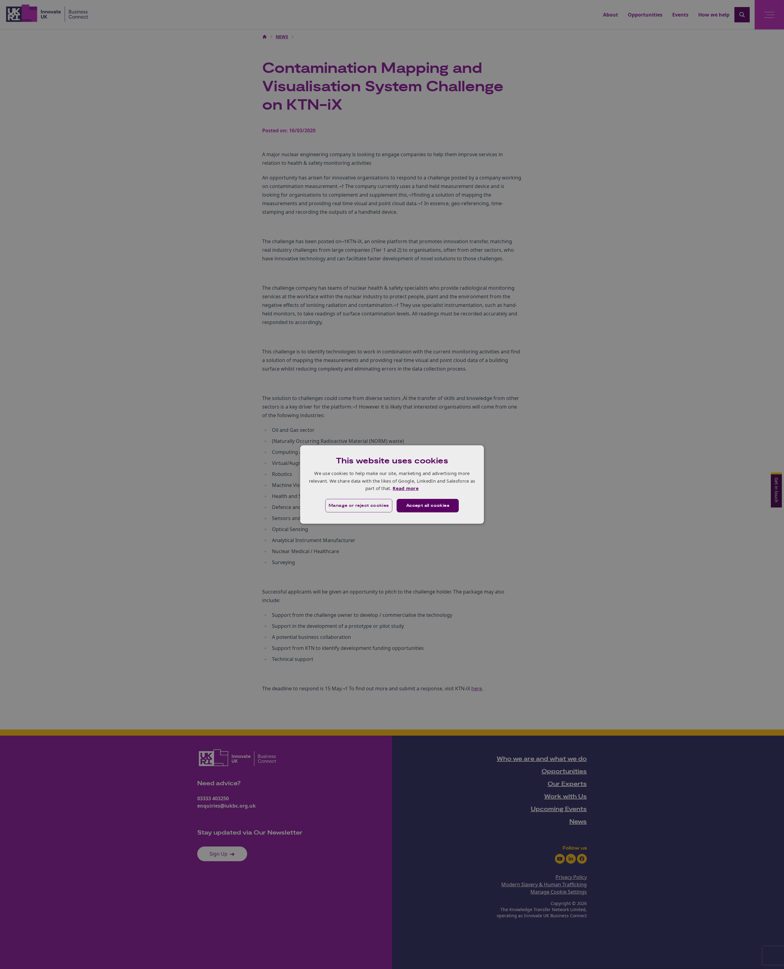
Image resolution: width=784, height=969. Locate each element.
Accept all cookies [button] (427, 505)
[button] (358, 506)
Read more (406, 488)
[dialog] (392, 484)
